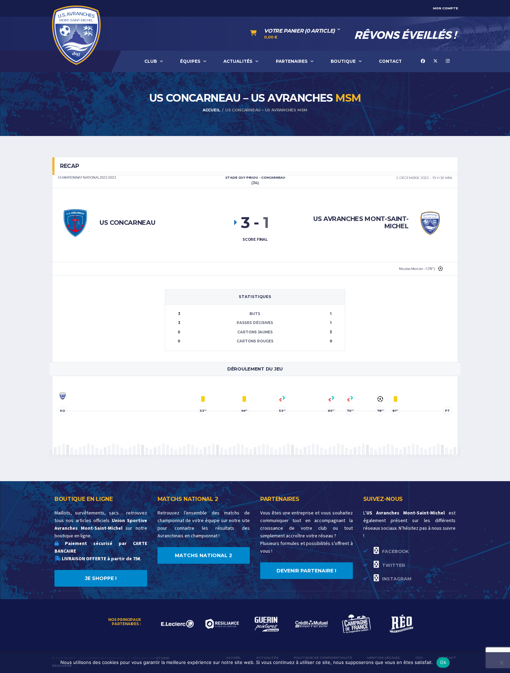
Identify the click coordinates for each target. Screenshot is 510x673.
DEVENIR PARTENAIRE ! (306, 571)
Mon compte (445, 8)
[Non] (501, 662)
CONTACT (390, 61)
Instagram (396, 578)
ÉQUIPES (190, 61)
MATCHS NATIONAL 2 (203, 555)
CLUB (150, 61)
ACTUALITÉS (237, 61)
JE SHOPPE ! (101, 578)
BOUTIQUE (343, 61)
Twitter (393, 565)
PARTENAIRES (291, 61)
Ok (443, 662)
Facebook (395, 551)
